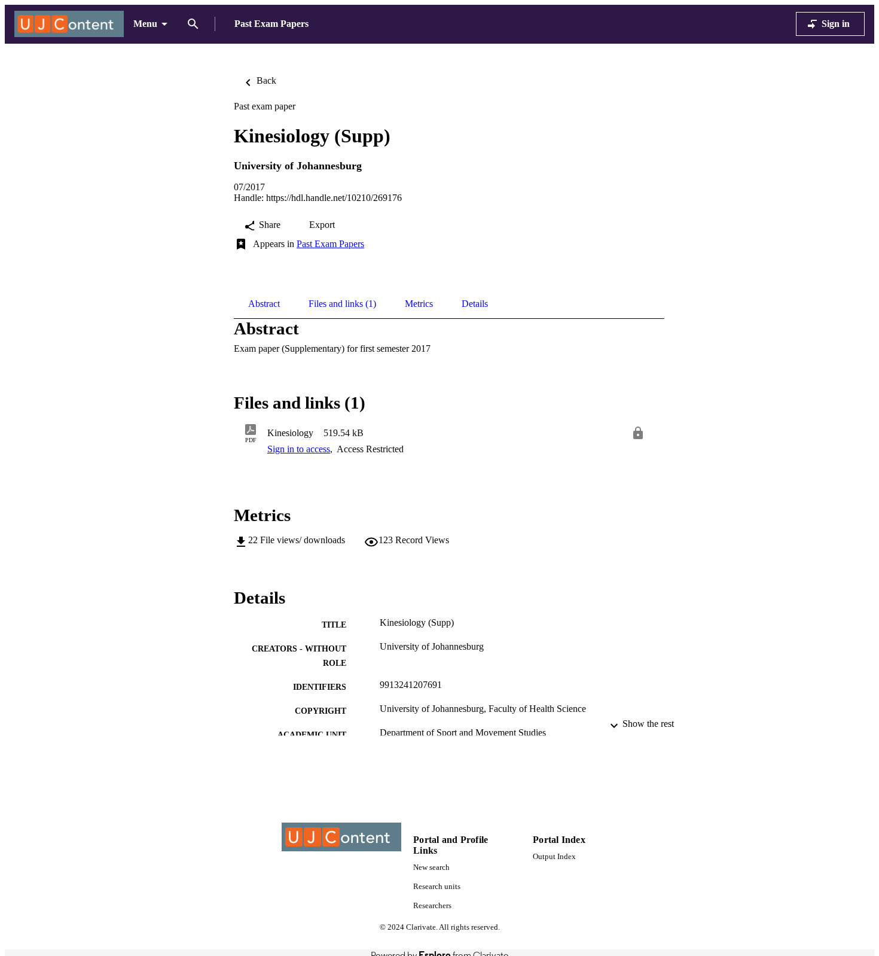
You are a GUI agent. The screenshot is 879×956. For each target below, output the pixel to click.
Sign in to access (298, 449)
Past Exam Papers (330, 244)
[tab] (264, 304)
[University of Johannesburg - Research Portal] (69, 24)
